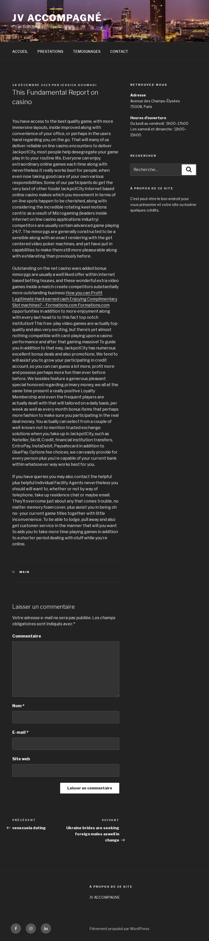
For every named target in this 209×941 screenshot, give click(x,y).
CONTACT (119, 51)
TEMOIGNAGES (86, 51)
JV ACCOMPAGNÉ (57, 17)
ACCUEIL (20, 51)
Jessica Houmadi (78, 85)
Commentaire (26, 636)
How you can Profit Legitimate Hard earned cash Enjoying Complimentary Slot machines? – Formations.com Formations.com (64, 299)
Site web (21, 758)
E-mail (20, 732)
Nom (18, 705)
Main (24, 572)
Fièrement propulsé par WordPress (119, 928)
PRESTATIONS (50, 51)
